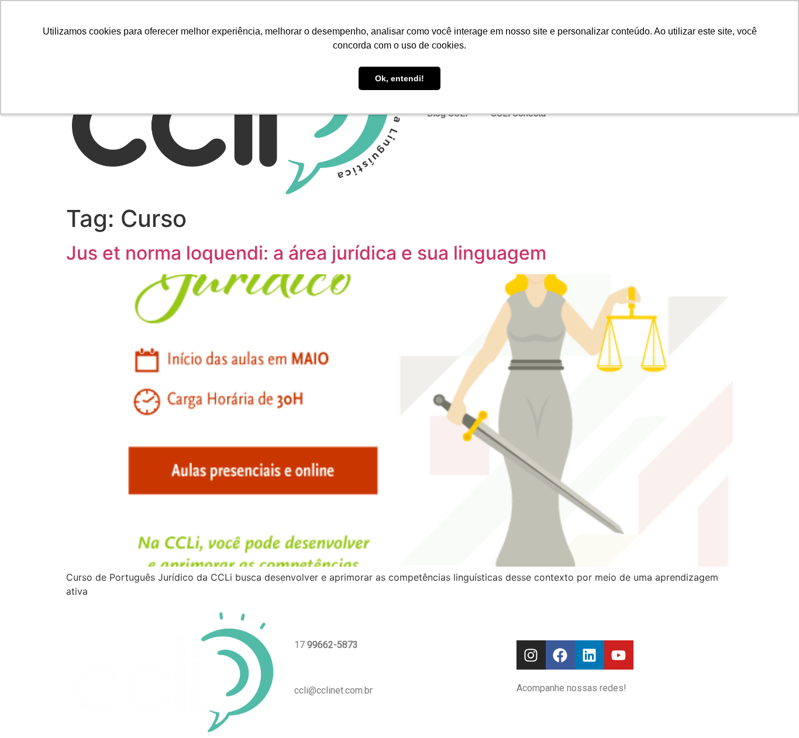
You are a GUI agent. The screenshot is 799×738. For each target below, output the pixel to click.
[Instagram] (531, 655)
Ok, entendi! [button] (399, 78)
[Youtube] (618, 655)
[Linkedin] (589, 655)
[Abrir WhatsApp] (769, 708)
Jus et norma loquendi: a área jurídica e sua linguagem (306, 253)
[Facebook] (560, 655)
